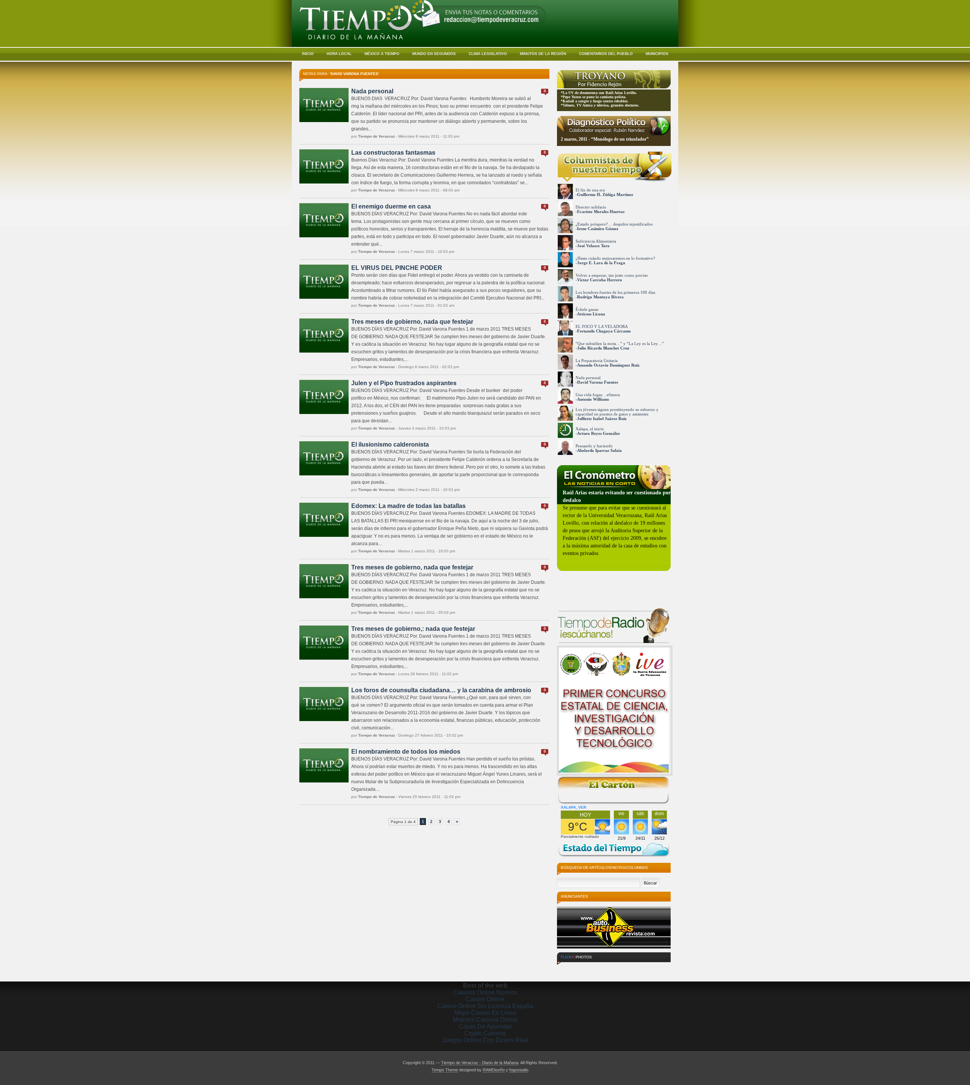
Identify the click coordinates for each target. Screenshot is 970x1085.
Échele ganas (587, 309)
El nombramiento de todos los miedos (405, 751)
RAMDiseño (494, 1070)
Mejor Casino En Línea (485, 1013)
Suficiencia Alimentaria (596, 241)
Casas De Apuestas (485, 1026)
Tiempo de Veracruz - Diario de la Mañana (479, 1062)
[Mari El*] (627, 968)
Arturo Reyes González (598, 433)
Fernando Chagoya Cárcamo (604, 331)
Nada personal (372, 91)
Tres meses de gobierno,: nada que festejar (413, 629)
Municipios (657, 54)
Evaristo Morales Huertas (600, 211)
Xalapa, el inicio (590, 428)
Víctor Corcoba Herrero (599, 280)
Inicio (308, 54)
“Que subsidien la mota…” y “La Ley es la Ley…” (620, 343)
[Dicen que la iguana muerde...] (571, 968)
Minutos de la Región (543, 54)
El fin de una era (590, 190)
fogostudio (518, 1070)
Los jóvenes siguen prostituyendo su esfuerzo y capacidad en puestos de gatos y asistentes (617, 411)
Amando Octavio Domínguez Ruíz (608, 365)
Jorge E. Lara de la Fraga (601, 262)
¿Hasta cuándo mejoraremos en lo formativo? (615, 258)
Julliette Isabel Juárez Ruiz (602, 418)
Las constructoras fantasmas (393, 152)
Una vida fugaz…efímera (598, 394)
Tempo (438, 1070)
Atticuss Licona (591, 314)
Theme (451, 1070)
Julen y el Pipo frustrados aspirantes (404, 383)
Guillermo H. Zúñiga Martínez (605, 194)
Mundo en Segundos (434, 54)
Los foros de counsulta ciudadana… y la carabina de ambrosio (441, 690)
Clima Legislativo (488, 54)
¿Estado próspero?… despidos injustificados (614, 224)
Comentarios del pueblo (606, 54)
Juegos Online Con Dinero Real (485, 1040)
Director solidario (591, 207)
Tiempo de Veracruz (376, 136)
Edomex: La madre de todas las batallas (408, 506)
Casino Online (485, 999)
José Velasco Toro (593, 245)
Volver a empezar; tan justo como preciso (612, 275)
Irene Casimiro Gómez (597, 228)
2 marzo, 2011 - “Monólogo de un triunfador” (605, 139)
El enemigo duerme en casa (391, 206)
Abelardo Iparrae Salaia (599, 450)
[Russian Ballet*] (655, 968)
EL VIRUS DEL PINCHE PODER (396, 268)
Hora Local (339, 54)
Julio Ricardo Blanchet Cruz (603, 348)
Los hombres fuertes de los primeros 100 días (615, 292)
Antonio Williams (593, 399)
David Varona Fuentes (597, 382)
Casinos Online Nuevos (485, 992)
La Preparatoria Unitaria (597, 360)
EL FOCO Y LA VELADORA (602, 326)
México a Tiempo (382, 54)
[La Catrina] (599, 968)
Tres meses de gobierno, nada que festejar (412, 321)
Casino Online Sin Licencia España (485, 1006)
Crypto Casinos (485, 1033)
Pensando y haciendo (594, 446)
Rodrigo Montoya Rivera (600, 297)
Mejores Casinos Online (485, 1019)
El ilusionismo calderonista (390, 444)
